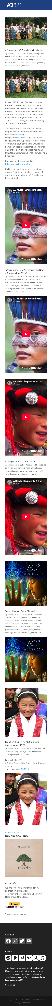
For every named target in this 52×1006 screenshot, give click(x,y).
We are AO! (25, 632)
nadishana (15, 62)
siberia (7, 65)
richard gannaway (38, 62)
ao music (32, 279)
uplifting (17, 632)
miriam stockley (36, 282)
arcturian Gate (21, 59)
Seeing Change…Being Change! (20, 611)
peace (15, 626)
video (23, 288)
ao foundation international (27, 56)
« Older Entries (12, 832)
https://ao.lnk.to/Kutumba (17, 164)
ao (14, 56)
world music (16, 65)
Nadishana (20, 137)
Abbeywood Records (34, 276)
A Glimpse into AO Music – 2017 (20, 461)
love (25, 620)
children (37, 59)
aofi (12, 59)
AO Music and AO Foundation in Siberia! (23, 50)
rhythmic (37, 285)
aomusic (8, 282)
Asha (15, 282)
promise (22, 626)
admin (10, 53)
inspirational (17, 620)
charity (30, 59)
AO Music (25, 769)
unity (31, 629)
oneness (8, 626)
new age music (17, 285)
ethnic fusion (23, 282)
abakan (30, 53)
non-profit (39, 471)
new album (25, 62)
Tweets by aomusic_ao (16, 914)
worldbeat (26, 65)
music (7, 285)
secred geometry (21, 629)
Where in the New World (36, 288)
